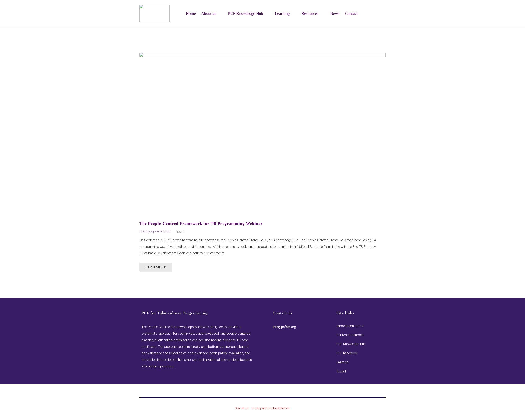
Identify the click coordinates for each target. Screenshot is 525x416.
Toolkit (341, 371)
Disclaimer (242, 408)
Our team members (350, 335)
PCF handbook (347, 353)
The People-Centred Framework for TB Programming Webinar (201, 223)
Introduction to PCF (350, 326)
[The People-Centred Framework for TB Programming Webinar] (262, 134)
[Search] (383, 17)
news (180, 231)
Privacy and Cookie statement (271, 408)
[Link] (154, 13)
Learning (342, 362)
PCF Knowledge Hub (351, 344)
